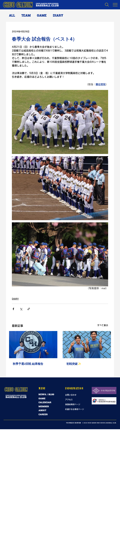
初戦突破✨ (73, 363)
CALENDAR (45, 402)
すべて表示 (102, 325)
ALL (12, 15)
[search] (106, 4)
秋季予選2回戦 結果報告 (28, 363)
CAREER (43, 414)
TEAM (26, 15)
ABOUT (42, 410)
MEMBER (44, 406)
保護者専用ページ (72, 404)
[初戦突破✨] (87, 344)
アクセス (69, 400)
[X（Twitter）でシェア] (21, 308)
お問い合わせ (70, 395)
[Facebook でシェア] (13, 308)
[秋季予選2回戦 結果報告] (33, 344)
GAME (42, 15)
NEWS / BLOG (46, 394)
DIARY (58, 15)
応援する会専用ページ (74, 409)
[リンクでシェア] (28, 308)
